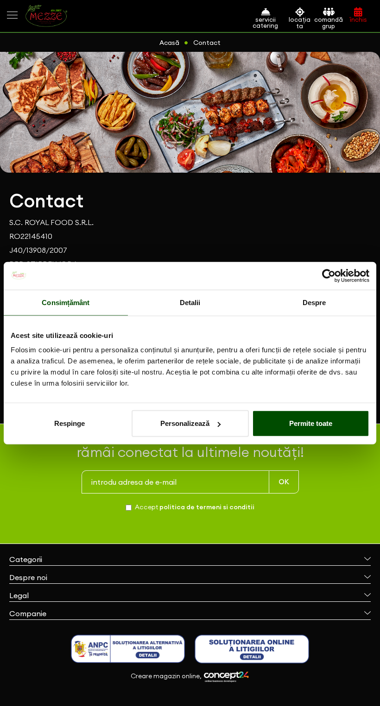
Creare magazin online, (167, 676)
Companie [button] (27, 613)
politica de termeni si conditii (206, 507)
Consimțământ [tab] (65, 302)
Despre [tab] (314, 302)
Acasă (169, 42)
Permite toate (310, 423)
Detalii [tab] (190, 302)
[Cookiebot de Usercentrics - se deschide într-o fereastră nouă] (328, 275)
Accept (194, 507)
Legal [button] (19, 595)
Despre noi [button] (28, 577)
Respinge (69, 423)
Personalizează (184, 423)
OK (284, 481)
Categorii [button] (25, 559)
